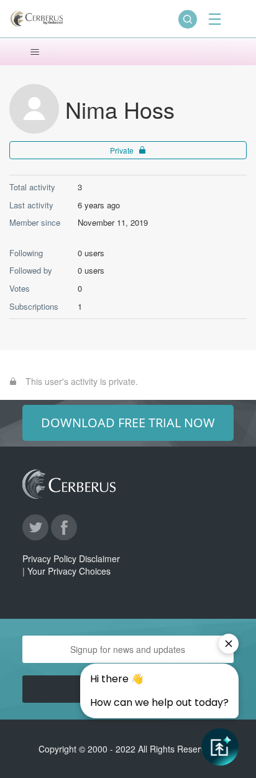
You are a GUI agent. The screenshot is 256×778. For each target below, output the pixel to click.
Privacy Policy (49, 558)
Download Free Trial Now (128, 422)
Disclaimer (99, 558)
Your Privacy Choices (69, 571)
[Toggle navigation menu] (34, 52)
